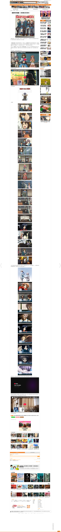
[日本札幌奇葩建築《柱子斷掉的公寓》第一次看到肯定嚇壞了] (45, 73)
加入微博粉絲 (40, 506)
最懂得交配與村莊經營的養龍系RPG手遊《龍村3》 (19, 489)
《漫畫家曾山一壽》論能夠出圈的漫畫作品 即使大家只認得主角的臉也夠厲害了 (45, 94)
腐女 (14, 500)
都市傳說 (29, 3)
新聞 (39, 509)
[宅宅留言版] (53, 525)
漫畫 (16, 415)
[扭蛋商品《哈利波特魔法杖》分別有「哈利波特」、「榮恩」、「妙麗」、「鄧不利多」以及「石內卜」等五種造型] (45, 37)
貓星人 (26, 3)
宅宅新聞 (15, 0)
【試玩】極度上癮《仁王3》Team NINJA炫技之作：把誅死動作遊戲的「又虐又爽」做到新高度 (41, 489)
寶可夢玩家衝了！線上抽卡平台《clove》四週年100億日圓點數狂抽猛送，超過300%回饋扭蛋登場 (13, 489)
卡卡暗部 (31, 513)
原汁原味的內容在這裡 (13, 112)
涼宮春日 (29, 415)
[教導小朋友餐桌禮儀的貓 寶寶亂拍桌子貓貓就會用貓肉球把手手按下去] (45, 99)
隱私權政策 (22, 513)
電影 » (12, 491)
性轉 (20, 500)
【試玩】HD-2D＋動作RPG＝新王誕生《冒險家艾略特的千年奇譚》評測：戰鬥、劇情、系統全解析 (30, 489)
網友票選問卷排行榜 (45, 9)
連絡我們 (34, 513)
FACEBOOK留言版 (32, 452)
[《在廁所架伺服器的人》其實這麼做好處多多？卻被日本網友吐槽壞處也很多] (45, 45)
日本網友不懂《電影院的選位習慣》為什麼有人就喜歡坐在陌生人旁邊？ (19, 497)
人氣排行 (42, 20)
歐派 (24, 500)
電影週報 (28, 501)
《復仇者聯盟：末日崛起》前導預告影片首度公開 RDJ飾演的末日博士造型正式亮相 (41, 497)
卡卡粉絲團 (45, 0)
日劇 (26, 501)
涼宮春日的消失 (33, 415)
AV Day (19, 501)
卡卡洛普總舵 (40, 500)
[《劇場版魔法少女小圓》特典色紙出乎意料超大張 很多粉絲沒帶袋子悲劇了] (45, 48)
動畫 (17, 415)
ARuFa (21, 501)
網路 (15, 419)
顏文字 (12, 500)
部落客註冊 (26, 513)
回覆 (36, 461)
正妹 (24, 3)
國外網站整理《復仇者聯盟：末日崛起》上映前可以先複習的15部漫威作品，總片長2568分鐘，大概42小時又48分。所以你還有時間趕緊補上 (24, 497)
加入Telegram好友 (40, 507)
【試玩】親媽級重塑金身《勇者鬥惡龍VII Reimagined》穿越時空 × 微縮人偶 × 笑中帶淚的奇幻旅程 (47, 489)
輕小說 (27, 415)
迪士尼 (21, 500)
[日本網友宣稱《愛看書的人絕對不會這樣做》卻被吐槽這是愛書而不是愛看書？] (45, 43)
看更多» (49, 491)
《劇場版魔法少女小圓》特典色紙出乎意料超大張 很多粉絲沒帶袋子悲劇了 (13, 497)
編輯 (39, 461)
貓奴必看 (28, 500)
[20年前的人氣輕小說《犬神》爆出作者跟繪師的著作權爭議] (45, 26)
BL (13, 500)
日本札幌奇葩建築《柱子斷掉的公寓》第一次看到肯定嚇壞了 (45, 76)
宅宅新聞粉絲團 (17, 2)
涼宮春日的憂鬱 (23, 415)
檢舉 (39, 459)
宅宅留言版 (17, 452)
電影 (18, 0)
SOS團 (37, 415)
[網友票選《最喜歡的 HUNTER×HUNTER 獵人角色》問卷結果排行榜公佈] (45, 28)
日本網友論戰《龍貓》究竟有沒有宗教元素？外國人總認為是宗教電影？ (36, 497)
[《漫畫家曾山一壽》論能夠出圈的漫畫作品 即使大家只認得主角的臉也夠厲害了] (45, 40)
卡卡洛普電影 (40, 503)
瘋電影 (16, 500)
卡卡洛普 (11, 10)
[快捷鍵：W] (53, 528)
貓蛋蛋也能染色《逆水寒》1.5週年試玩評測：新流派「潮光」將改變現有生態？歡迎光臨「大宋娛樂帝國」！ (24, 489)
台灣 (28, 3)
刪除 (37, 461)
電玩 (32, 3)
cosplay (13, 501)
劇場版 (20, 415)
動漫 (43, 509)
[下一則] (60, 265)
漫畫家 (14, 501)
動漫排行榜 (17, 501)
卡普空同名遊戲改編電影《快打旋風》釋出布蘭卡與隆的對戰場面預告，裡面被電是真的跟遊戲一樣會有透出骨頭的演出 (30, 497)
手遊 (22, 501)
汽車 (22, 500)
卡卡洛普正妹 (40, 504)
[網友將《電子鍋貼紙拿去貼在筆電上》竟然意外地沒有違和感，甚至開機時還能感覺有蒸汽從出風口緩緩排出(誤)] (44, 119)
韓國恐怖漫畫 (24, 501)
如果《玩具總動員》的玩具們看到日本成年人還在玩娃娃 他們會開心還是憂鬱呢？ (47, 497)
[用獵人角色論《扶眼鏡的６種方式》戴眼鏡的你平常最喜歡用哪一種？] (45, 23)
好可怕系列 (18, 500)
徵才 (28, 513)
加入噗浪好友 (18, 2)
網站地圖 (19, 513)
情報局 (20, 0)
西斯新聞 (17, 0)
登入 (59, 531)
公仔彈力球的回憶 (25, 9)
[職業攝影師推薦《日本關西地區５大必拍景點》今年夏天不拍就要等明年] (45, 81)
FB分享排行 (48, 20)
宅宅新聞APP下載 (19, 2)
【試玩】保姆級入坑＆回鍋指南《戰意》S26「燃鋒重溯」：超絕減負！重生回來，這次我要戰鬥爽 (36, 489)
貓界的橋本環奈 (35, 9)
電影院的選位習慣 (15, 9)
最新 (16, 10)
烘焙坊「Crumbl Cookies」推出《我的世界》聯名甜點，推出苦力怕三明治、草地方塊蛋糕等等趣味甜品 (45, 112)
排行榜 (22, 0)
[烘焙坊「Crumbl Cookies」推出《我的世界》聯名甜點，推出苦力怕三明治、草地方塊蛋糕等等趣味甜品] (45, 109)
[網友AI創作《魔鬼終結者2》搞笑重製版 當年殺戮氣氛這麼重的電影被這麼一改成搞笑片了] (45, 31)
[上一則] (1, 265)
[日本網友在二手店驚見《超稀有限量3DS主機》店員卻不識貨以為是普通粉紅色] (45, 34)
